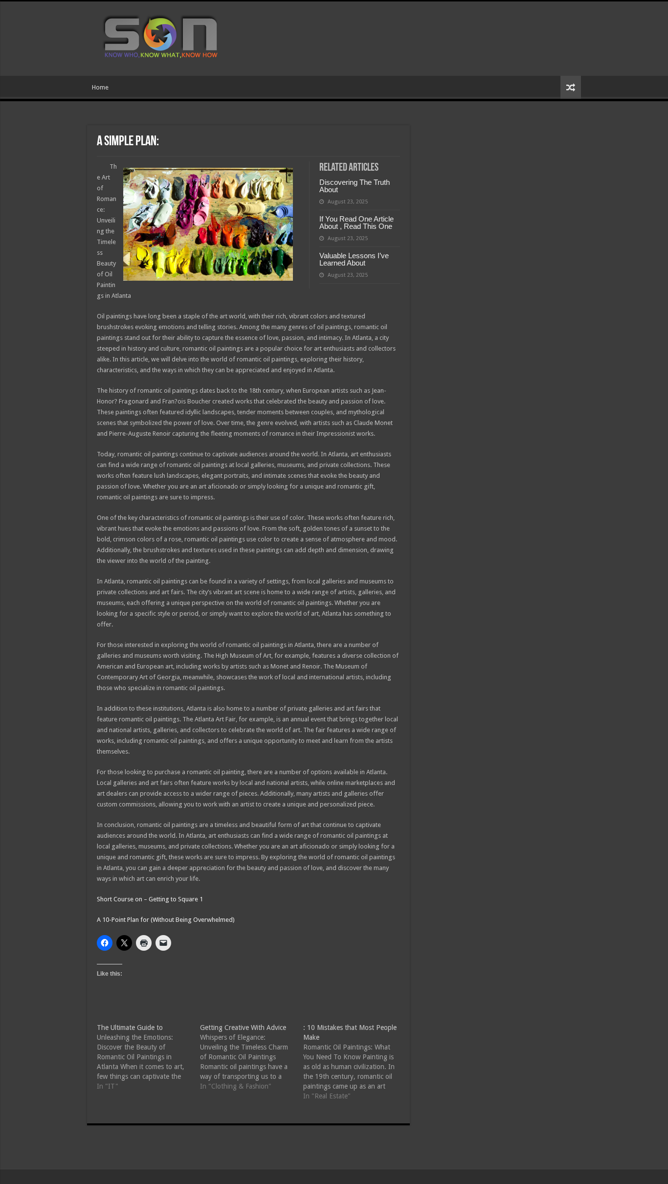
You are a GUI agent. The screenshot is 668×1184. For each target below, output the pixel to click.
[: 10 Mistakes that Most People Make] (354, 1062)
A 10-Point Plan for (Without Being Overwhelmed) (166, 919)
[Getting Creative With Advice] (251, 1057)
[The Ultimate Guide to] (148, 1057)
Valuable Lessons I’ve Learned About (354, 259)
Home (100, 87)
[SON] (171, 36)
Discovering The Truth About (354, 186)
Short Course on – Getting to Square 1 (150, 899)
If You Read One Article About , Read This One (356, 222)
